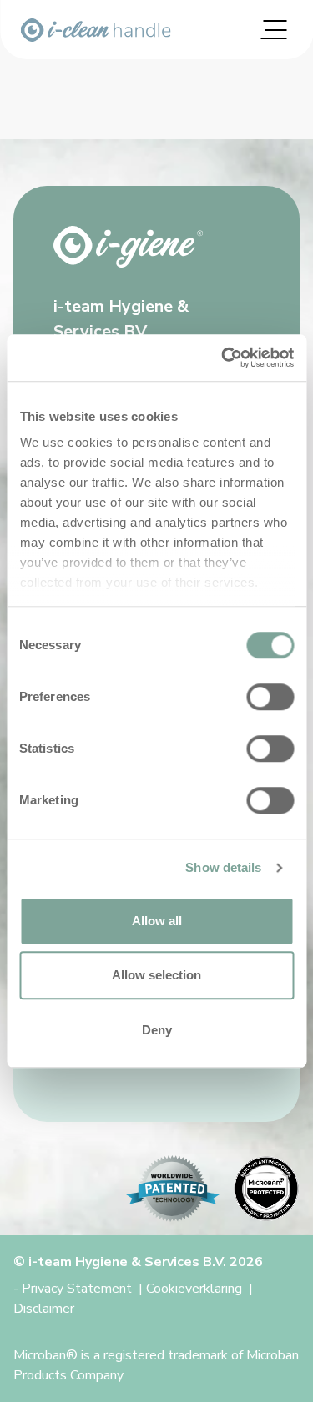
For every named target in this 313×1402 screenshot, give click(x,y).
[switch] (270, 696)
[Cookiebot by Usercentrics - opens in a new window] (223, 357)
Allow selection (156, 975)
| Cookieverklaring (190, 1288)
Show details (223, 867)
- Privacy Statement (72, 1288)
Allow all (157, 921)
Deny (157, 1030)
